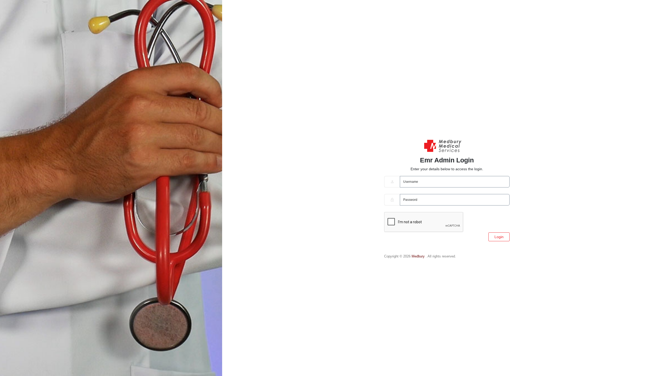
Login (499, 237)
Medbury (419, 256)
